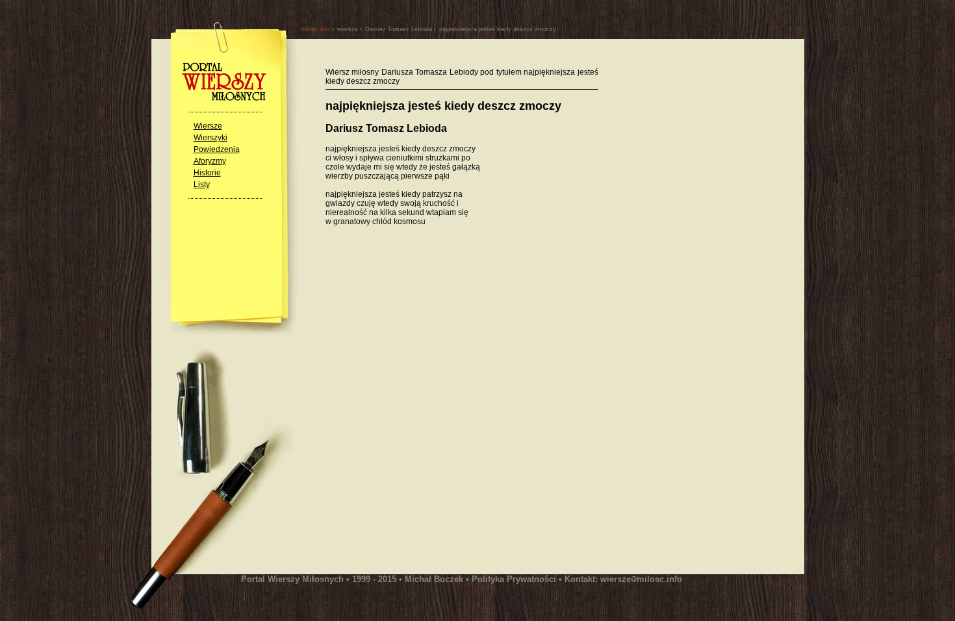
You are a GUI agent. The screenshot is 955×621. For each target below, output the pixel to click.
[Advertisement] (434, 366)
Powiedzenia (217, 149)
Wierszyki (210, 137)
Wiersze (208, 126)
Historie (207, 172)
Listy (202, 184)
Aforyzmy (210, 161)
